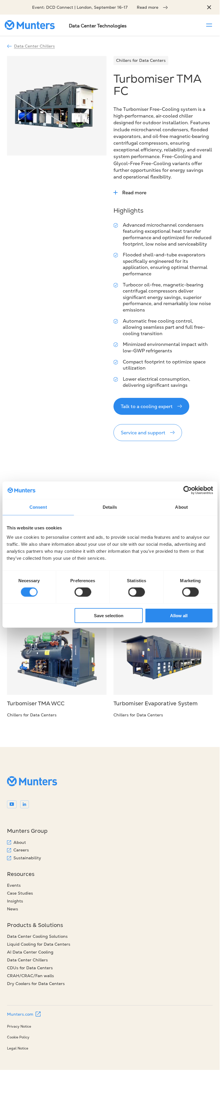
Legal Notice (17, 1048)
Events (14, 885)
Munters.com (20, 1014)
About (19, 842)
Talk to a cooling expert (147, 406)
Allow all (179, 615)
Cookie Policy (18, 1037)
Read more (147, 7)
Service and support (143, 432)
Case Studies (20, 893)
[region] (209, 7)
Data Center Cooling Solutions (37, 936)
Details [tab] (110, 507)
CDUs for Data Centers (30, 967)
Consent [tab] (38, 507)
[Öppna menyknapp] (209, 25)
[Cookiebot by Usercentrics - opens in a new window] (187, 490)
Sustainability (27, 857)
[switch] (82, 592)
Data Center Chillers (34, 46)
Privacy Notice (19, 1026)
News (12, 909)
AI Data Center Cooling (30, 952)
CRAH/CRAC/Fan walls (30, 975)
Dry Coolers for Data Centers (36, 983)
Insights (15, 901)
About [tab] (181, 507)
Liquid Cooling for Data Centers (38, 944)
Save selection (108, 615)
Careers (21, 850)
